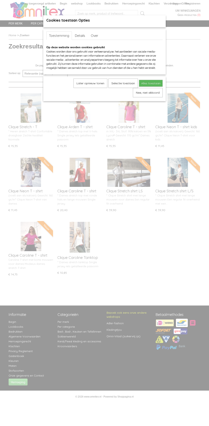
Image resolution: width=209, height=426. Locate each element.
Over (94, 36)
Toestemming (59, 36)
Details (80, 36)
